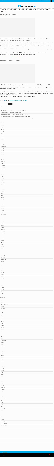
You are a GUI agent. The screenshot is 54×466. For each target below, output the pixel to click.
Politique (3, 9)
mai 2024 (2, 176)
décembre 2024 (3, 163)
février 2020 (2, 272)
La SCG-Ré (2, 376)
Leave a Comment (24, 56)
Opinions (29, 9)
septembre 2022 (3, 214)
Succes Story (3, 408)
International (45, 9)
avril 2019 (2, 291)
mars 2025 (2, 157)
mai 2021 (2, 244)
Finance (2, 359)
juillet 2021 (2, 240)
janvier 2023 (3, 206)
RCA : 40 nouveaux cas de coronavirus (8, 14)
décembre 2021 (3, 231)
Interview (2, 370)
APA (1, 319)
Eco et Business (9, 9)
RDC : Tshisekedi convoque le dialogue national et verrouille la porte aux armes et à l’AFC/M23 (13, 110)
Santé (26, 9)
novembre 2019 (3, 278)
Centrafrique (11, 56)
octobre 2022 (3, 212)
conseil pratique (3, 334)
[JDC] (27, 6)
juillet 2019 (2, 285)
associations (3, 323)
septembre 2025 (3, 146)
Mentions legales (5, 452)
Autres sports (3, 325)
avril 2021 (2, 246)
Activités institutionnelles (4, 304)
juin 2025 (2, 152)
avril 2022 (2, 223)
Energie (2, 353)
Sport (18, 9)
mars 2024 (2, 180)
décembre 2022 (3, 208)
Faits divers (2, 357)
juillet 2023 (2, 195)
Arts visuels (2, 321)
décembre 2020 (3, 253)
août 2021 (2, 238)
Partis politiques (3, 387)
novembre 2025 (3, 142)
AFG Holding (3, 308)
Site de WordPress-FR (4, 425)
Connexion (2, 419)
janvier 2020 (3, 274)
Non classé (2, 383)
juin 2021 (2, 242)
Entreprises (2, 355)
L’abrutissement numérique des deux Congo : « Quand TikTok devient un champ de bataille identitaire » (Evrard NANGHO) (17, 118)
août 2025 (2, 148)
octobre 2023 (3, 189)
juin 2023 (2, 197)
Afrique (2, 312)
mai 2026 (2, 131)
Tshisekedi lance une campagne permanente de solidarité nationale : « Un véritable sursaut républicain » (14, 114)
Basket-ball (2, 327)
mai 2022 (2, 221)
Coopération (3, 336)
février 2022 (2, 227)
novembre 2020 (3, 255)
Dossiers (40, 9)
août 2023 (2, 193)
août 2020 (2, 261)
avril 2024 (2, 178)
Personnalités (35, 9)
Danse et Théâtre (3, 340)
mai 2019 (2, 289)
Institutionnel (3, 366)
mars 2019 (2, 293)
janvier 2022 (3, 229)
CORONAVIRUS (15, 56)
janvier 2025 (3, 161)
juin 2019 (2, 287)
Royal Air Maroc (3, 398)
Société (14, 9)
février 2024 (2, 182)
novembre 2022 (3, 210)
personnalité (3, 389)
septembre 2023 (3, 191)
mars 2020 (2, 270)
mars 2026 (2, 135)
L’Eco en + (2, 374)
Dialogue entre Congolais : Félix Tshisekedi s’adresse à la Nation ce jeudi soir (11, 112)
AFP (1, 310)
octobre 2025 (3, 144)
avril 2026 (2, 133)
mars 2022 (2, 225)
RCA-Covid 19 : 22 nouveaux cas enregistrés (10, 60)
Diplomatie (2, 342)
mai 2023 (2, 199)
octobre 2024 (3, 167)
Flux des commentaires (4, 423)
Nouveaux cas (19, 56)
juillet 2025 (2, 150)
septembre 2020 (3, 259)
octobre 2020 (3, 257)
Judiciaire (2, 372)
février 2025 (2, 159)
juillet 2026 (2, 127)
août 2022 (2, 216)
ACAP (2, 302)
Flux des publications (4, 421)
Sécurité (2, 402)
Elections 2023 (3, 351)
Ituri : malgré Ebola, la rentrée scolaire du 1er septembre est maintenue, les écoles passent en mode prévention (15, 116)
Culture (22, 9)
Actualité (5, 56)
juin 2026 (2, 129)
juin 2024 (2, 174)
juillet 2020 (2, 263)
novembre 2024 (3, 165)
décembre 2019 (3, 276)
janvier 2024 (3, 184)
